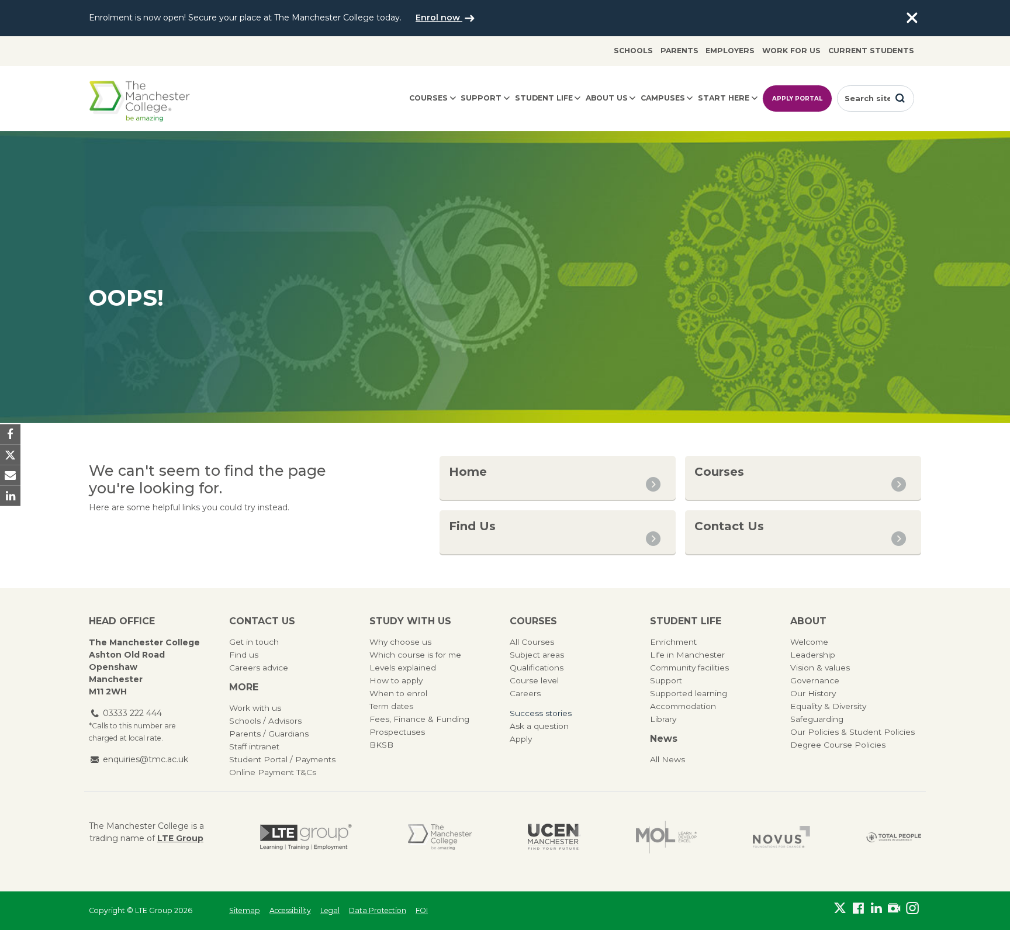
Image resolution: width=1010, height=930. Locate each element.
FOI (422, 910)
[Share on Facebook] (10, 434)
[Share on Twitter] (10, 454)
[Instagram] (912, 908)
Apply (521, 739)
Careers (525, 693)
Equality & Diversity (828, 706)
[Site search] (900, 98)
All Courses (532, 641)
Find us (243, 654)
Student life (544, 98)
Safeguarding (816, 719)
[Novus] (781, 837)
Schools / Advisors (265, 720)
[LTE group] (306, 837)
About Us (607, 98)
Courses (428, 98)
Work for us (791, 50)
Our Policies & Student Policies (852, 732)
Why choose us (400, 641)
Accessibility (290, 910)
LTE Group (180, 838)
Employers (730, 50)
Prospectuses (397, 732)
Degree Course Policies (838, 744)
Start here (723, 98)
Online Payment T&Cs (272, 772)
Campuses (663, 98)
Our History (813, 693)
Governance (814, 680)
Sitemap (244, 910)
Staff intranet (254, 746)
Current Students (871, 50)
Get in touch (254, 641)
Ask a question (539, 726)
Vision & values (820, 667)
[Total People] (893, 837)
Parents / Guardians (269, 733)
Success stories (541, 713)
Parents (679, 50)
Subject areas (537, 654)
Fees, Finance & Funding (419, 719)
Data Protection (377, 910)
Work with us (255, 708)
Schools (633, 50)
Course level (534, 680)
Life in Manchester (687, 654)
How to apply (396, 680)
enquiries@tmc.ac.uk (145, 759)
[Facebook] (858, 908)
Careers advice (258, 667)
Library (663, 719)
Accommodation (683, 706)
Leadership (812, 654)
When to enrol (398, 693)
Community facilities (689, 667)
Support (481, 98)
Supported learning (688, 693)
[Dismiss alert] (911, 18)
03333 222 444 (132, 713)
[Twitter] (840, 908)
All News (667, 759)
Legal (330, 910)
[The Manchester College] (440, 837)
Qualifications (536, 667)
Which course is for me (415, 654)
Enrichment (673, 641)
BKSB (381, 744)
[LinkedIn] (876, 908)
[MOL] (666, 837)
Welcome (809, 641)
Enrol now (439, 17)
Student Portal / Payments (282, 759)
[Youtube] (894, 908)
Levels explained (402, 667)
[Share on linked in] (10, 496)
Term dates (391, 706)
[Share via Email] (10, 475)
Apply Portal (797, 98)
